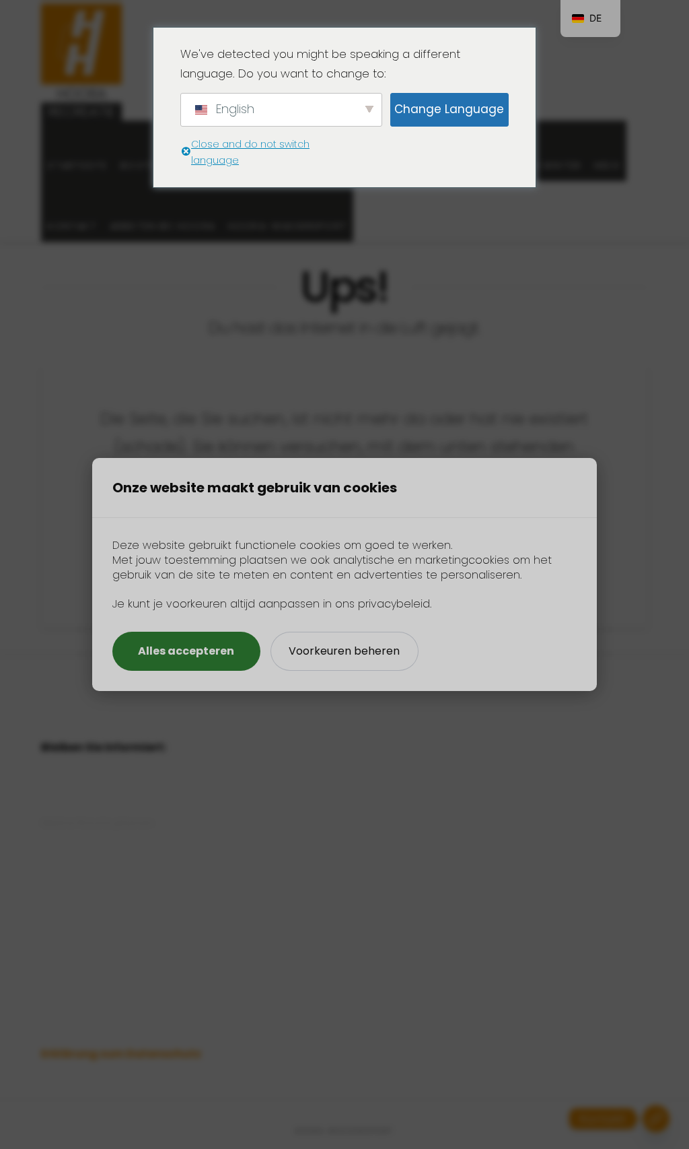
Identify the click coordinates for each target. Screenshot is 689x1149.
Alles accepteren (186, 651)
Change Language (449, 109)
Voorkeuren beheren (344, 651)
